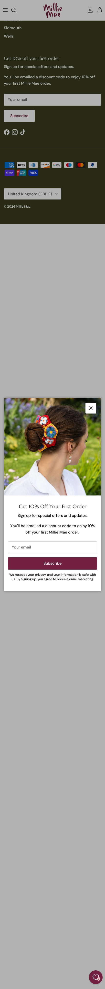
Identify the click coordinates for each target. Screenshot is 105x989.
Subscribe (52, 563)
